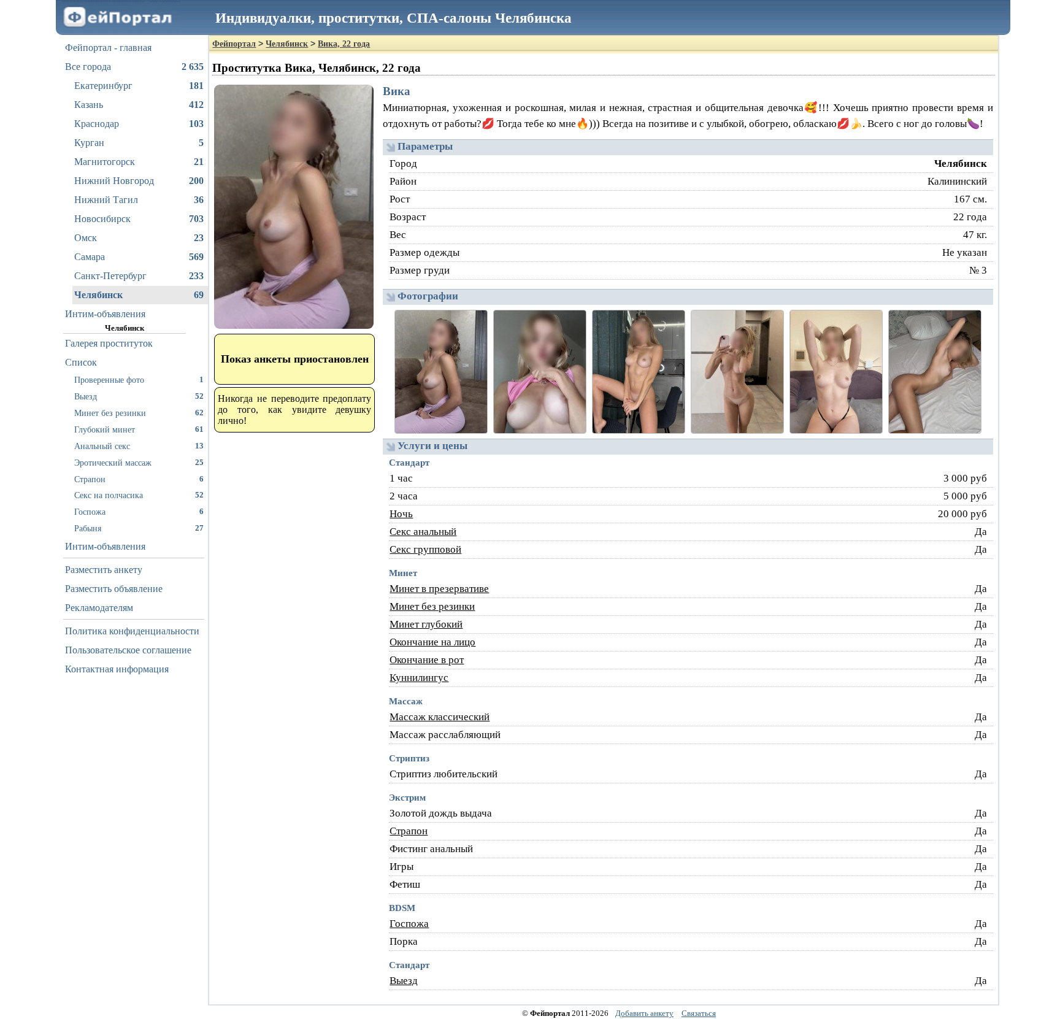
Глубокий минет (139, 429)
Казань (139, 104)
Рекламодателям (99, 607)
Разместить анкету (103, 569)
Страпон (139, 479)
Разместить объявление (114, 588)
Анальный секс (139, 446)
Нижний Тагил (139, 199)
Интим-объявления (105, 314)
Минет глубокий (426, 624)
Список (81, 362)
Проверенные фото (139, 380)
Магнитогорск (139, 161)
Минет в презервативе (439, 588)
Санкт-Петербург (139, 276)
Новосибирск (139, 218)
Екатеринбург (139, 85)
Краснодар (139, 123)
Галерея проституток (109, 343)
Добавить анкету (644, 1013)
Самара (139, 257)
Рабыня (139, 528)
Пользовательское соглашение (128, 650)
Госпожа (139, 512)
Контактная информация (117, 669)
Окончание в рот (427, 660)
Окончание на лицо (432, 642)
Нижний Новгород (139, 180)
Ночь (401, 514)
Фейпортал (234, 43)
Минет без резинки (139, 413)
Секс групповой (425, 549)
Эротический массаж (139, 462)
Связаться (699, 1013)
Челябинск (139, 295)
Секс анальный (423, 531)
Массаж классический (440, 717)
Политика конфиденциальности (132, 631)
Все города (134, 66)
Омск (139, 238)
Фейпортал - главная (108, 47)
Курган (139, 142)
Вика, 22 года (344, 43)
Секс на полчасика (139, 495)
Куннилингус (419, 677)
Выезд (139, 396)
